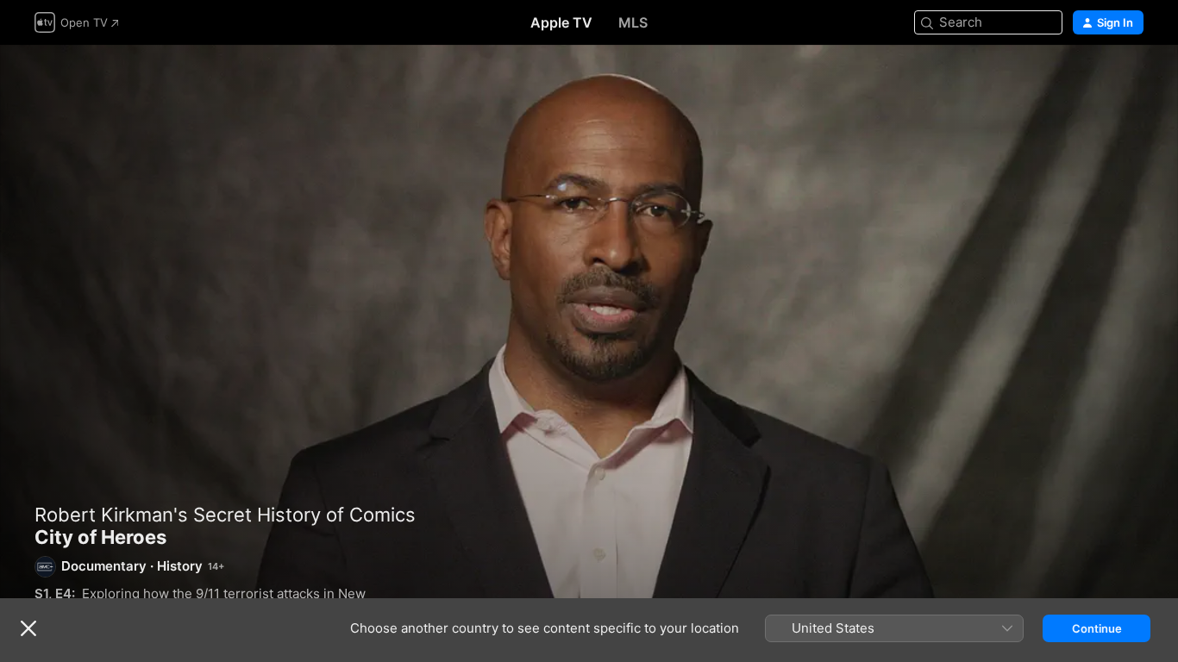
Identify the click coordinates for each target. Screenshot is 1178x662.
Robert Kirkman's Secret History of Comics (225, 514)
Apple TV (561, 22)
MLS (633, 22)
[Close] (28, 628)
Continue (1097, 628)
